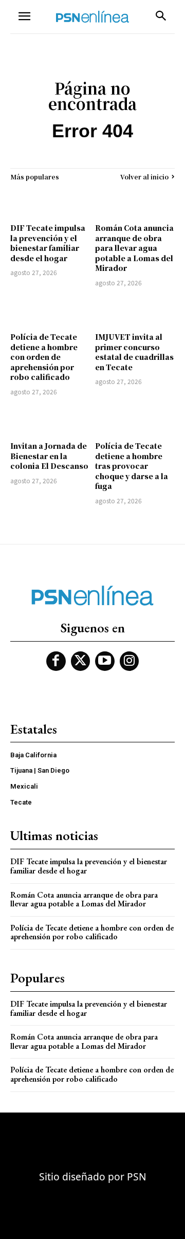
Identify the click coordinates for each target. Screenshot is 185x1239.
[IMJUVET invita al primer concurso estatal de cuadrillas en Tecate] (135, 311)
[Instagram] (129, 661)
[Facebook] (56, 661)
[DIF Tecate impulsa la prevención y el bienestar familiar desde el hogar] (50, 202)
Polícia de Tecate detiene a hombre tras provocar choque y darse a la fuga (131, 466)
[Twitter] (80, 661)
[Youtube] (105, 661)
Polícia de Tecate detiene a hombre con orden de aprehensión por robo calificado (44, 357)
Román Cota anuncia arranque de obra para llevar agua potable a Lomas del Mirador (134, 248)
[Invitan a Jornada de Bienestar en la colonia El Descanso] (50, 420)
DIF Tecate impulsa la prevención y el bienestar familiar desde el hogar (47, 243)
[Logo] (92, 16)
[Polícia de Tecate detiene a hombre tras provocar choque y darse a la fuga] (135, 420)
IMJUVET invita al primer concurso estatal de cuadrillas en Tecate (134, 352)
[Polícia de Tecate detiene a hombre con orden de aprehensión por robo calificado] (50, 311)
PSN (136, 1176)
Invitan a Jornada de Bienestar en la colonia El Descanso (49, 456)
